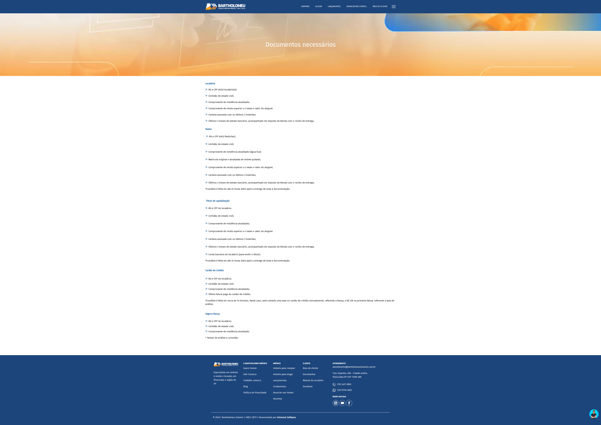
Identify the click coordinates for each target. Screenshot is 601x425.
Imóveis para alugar (283, 374)
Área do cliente (310, 368)
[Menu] (394, 7)
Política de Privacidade (254, 392)
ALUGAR (318, 6)
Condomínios (279, 386)
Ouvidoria (308, 386)
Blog (245, 386)
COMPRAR (305, 6)
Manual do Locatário (313, 380)
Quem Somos (250, 368)
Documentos (309, 374)
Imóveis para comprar (284, 368)
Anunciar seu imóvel (283, 392)
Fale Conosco (250, 374)
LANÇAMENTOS (334, 6)
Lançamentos (280, 380)
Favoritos (277, 398)
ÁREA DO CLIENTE (380, 6)
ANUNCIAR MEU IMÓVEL (357, 6)
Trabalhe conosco (252, 380)
